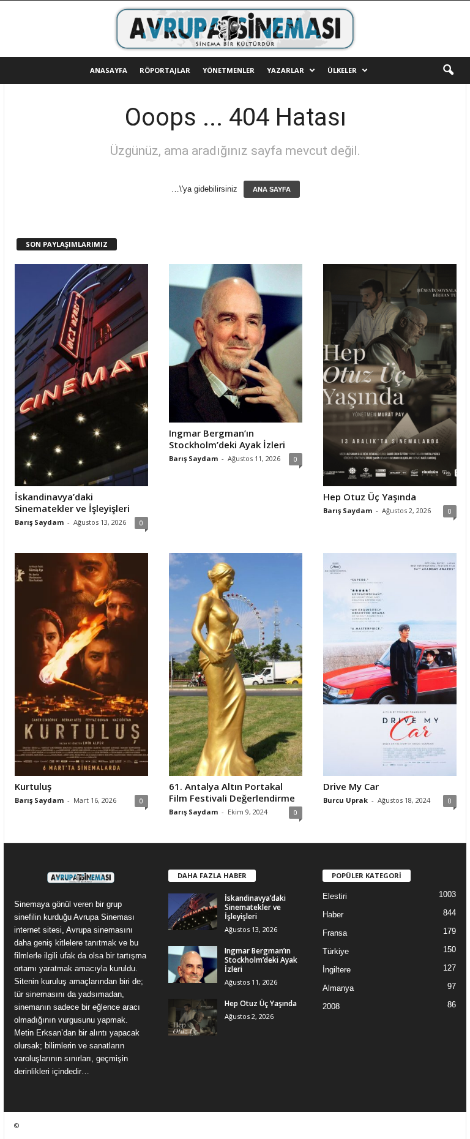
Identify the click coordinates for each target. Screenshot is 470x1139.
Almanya (338, 988)
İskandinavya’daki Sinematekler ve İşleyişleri (72, 502)
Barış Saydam (39, 522)
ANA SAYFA (272, 189)
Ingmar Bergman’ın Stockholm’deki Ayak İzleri (227, 439)
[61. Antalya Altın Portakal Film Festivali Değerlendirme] (235, 664)
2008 (331, 1006)
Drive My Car (351, 786)
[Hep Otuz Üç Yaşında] (390, 375)
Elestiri (335, 896)
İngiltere (337, 969)
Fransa (335, 933)
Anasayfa (108, 70)
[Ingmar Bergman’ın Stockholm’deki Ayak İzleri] (235, 343)
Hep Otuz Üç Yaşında (369, 497)
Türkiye (336, 951)
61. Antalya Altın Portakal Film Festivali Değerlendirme (232, 792)
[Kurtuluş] (81, 664)
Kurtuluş (33, 786)
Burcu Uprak (345, 800)
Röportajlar (165, 70)
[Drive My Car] (390, 664)
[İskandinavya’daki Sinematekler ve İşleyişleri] (81, 375)
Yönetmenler (229, 70)
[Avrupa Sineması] (235, 29)
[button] (448, 70)
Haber (333, 914)
